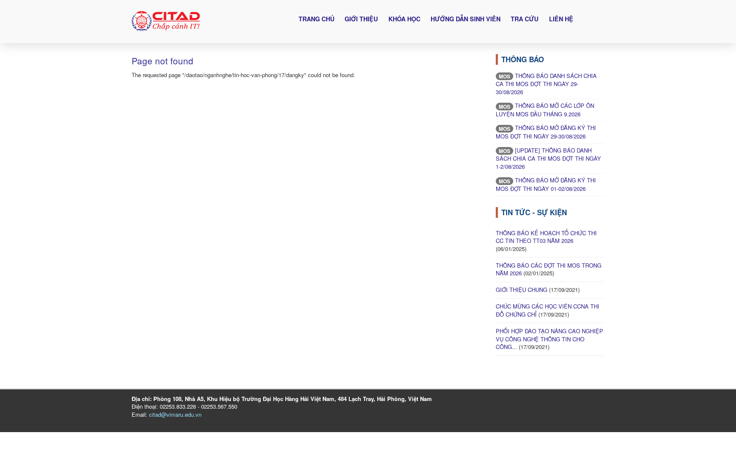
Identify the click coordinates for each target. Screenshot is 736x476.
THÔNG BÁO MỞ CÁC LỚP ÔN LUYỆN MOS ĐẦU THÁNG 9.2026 (545, 109)
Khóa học (404, 18)
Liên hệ (561, 18)
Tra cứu (524, 18)
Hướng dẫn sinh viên (465, 18)
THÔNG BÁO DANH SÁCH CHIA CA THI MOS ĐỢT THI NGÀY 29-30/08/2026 (546, 84)
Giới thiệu (361, 18)
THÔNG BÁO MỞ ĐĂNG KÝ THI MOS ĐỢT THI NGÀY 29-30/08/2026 (546, 132)
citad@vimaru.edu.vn (175, 414)
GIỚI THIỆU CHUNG (521, 290)
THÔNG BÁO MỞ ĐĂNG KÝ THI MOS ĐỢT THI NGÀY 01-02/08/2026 (546, 184)
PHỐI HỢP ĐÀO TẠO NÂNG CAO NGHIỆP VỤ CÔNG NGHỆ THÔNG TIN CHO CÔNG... (549, 339)
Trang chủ (316, 18)
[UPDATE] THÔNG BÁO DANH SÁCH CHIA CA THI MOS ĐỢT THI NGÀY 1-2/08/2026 (548, 158)
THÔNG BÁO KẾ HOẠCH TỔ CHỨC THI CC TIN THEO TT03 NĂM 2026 (546, 237)
